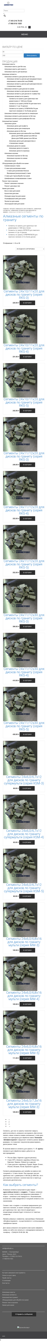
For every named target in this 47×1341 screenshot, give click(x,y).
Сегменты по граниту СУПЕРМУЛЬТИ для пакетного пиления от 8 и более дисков (22, 235)
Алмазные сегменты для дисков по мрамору (22, 91)
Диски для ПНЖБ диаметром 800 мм (24, 136)
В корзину (27, 303)
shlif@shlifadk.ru (7, 1248)
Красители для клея (11, 193)
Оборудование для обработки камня (15, 163)
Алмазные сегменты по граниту (18, 96)
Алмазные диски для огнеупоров (18, 128)
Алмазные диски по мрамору (19, 151)
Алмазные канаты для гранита (15, 69)
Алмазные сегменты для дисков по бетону (20, 76)
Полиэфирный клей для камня (15, 198)
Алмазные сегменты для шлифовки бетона (20, 118)
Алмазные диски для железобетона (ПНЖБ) (24, 133)
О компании (6, 1280)
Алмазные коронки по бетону (17, 155)
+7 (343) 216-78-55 (15, 1256)
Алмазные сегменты (9, 74)
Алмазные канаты (8, 64)
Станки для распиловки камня (15, 168)
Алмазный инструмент (10, 121)
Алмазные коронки (11, 153)
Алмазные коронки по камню (17, 158)
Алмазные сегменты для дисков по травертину (23, 93)
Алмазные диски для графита (17, 126)
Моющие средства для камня (15, 196)
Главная (6, 209)
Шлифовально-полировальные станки (18, 178)
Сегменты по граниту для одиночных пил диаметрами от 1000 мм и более (22, 227)
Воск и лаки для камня (12, 191)
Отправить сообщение (24, 1314)
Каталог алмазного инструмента (21, 209)
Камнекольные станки (12, 166)
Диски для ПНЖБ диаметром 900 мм (24, 138)
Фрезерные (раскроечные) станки (19, 173)
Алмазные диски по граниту (19, 148)
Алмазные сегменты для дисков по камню (19, 89)
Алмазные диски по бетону (16, 131)
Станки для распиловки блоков (18, 170)
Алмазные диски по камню (16, 146)
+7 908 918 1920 (7, 1259)
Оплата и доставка (9, 1275)
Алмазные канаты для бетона (15, 66)
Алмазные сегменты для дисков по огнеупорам (21, 113)
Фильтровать (32, 55)
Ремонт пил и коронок (10, 181)
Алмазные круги (10, 161)
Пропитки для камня (12, 201)
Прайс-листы (6, 1278)
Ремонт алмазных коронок (14, 183)
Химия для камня (8, 188)
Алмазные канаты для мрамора (16, 71)
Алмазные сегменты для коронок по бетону (20, 116)
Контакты (5, 1283)
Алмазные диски (10, 123)
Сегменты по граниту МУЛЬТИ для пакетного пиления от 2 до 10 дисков (24, 231)
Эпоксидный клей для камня (14, 203)
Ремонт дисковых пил (12, 186)
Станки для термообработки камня (17, 176)
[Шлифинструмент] (8, 4)
